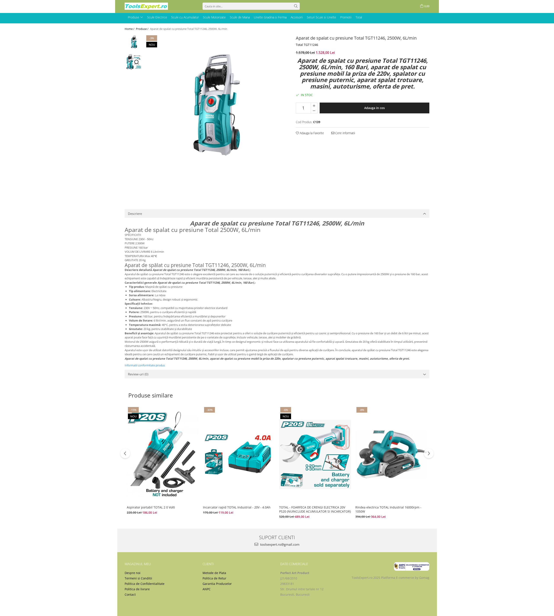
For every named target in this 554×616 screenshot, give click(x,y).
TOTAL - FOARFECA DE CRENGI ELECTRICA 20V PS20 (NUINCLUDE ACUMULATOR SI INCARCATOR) (315, 509)
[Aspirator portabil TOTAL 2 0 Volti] (163, 454)
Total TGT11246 (307, 45)
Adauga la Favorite (311, 133)
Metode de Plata (214, 573)
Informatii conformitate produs (145, 365)
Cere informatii (344, 133)
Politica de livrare (137, 589)
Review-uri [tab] (138, 374)
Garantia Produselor (217, 584)
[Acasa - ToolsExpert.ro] (146, 6)
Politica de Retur (214, 578)
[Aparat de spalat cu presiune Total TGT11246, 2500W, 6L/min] (215, 115)
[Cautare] (296, 6)
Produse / (142, 29)
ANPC (207, 589)
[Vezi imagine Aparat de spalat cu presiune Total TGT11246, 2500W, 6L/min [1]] (134, 62)
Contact (130, 594)
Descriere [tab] (135, 213)
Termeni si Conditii (138, 578)
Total (359, 17)
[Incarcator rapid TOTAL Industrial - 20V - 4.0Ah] (239, 454)
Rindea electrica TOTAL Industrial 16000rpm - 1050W (388, 509)
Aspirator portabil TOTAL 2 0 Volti (151, 507)
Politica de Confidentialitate (144, 584)
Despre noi (132, 573)
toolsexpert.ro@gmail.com (279, 544)
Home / (130, 29)
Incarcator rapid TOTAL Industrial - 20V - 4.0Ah (237, 507)
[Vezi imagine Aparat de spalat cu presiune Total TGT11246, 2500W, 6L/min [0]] (134, 43)
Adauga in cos (374, 108)
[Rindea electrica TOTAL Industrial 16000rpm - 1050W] (391, 454)
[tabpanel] (215, 115)
